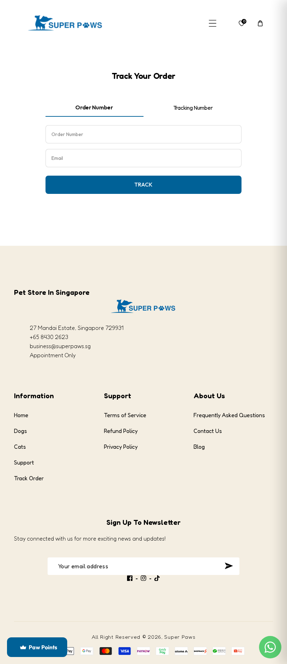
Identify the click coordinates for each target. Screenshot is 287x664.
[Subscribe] (229, 566)
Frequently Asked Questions (229, 415)
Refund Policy (121, 430)
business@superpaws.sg (60, 346)
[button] (213, 23)
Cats (20, 446)
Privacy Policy (121, 446)
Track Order (29, 478)
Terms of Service (125, 415)
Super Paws (179, 636)
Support (24, 462)
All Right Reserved (116, 636)
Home (21, 415)
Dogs (20, 430)
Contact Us (208, 430)
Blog (199, 446)
